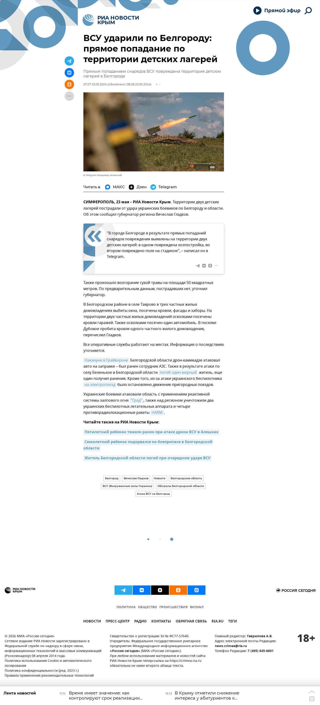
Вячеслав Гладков (136, 478)
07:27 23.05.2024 (95, 84)
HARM (157, 412)
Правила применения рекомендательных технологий (49, 676)
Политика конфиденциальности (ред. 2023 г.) (42, 671)
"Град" (136, 400)
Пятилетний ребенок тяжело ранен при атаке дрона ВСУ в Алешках (151, 432)
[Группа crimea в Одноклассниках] (178, 590)
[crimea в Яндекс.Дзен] (160, 590)
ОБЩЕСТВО (147, 607)
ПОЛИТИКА (126, 607)
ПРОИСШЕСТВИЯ (173, 607)
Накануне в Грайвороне (106, 360)
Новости (159, 478)
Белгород (112, 478)
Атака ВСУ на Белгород (153, 493)
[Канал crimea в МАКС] (196, 590)
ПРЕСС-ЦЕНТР (118, 622)
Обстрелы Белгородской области (180, 486)
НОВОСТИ (92, 622)
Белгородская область (186, 478)
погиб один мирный (178, 372)
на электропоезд (100, 385)
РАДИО (140, 622)
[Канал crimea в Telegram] (123, 590)
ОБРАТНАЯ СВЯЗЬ (191, 622)
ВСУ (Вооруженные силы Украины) (127, 486)
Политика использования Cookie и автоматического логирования (48, 663)
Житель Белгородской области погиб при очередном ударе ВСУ (148, 458)
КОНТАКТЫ (161, 622)
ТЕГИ (232, 622)
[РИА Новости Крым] (111, 20)
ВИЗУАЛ (197, 607)
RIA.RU (217, 622)
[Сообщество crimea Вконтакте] (142, 590)
